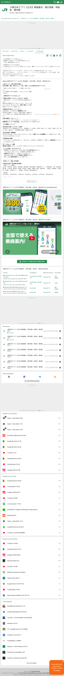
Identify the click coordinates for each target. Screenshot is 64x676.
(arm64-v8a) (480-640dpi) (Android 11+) (16, 287)
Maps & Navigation (8, 55)
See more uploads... (32, 663)
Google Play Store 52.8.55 (14, 458)
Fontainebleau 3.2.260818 (14, 640)
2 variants (11, 332)
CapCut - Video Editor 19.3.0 (15, 521)
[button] (47, 55)
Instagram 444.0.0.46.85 (13, 555)
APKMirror (7, 2)
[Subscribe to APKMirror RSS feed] (55, 377)
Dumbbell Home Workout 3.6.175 (16, 606)
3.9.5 (8, 278)
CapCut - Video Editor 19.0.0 (15, 429)
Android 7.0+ (46, 283)
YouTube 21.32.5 (11, 453)
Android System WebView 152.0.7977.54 (18, 595)
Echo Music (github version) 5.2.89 (16, 435)
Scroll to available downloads (33, 261)
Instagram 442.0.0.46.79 (13, 492)
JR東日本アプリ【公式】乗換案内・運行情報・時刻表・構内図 (37, 18)
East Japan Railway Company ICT (22, 13)
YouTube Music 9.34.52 (13, 589)
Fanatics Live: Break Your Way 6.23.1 (17, 658)
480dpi (56, 292)
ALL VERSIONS (39, 51)
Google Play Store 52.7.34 (14, 441)
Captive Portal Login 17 (13, 578)
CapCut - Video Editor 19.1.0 (15, 424)
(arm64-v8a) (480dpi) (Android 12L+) (15, 291)
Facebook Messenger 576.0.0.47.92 (16, 612)
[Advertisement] (32, 35)
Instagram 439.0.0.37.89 (13, 470)
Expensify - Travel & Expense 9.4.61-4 (17, 646)
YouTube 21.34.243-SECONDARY (16, 532)
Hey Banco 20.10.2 (12, 623)
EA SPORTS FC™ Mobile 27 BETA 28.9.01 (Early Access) (22, 509)
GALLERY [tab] (22, 51)
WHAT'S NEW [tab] (6, 51)
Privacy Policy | (23, 673)
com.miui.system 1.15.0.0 (14, 504)
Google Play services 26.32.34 (15, 527)
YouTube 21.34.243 (12, 498)
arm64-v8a (33, 288)
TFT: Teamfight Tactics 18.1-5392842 (17, 629)
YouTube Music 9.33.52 (13, 464)
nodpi (56, 283)
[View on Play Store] (54, 55)
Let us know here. (35, 671)
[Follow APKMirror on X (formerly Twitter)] (9, 377)
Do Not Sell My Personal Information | (36, 673)
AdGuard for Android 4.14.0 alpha (16, 572)
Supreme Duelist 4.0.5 (13, 561)
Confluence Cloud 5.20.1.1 (14, 635)
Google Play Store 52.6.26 (14, 447)
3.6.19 (8, 284)
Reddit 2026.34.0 (11, 515)
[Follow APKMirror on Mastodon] (24, 377)
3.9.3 (8, 293)
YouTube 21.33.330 (12, 566)
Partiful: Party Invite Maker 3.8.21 (16, 652)
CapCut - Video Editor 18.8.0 (15, 418)
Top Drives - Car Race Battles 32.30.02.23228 (19, 617)
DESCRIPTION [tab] (14, 51)
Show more (31, 181)
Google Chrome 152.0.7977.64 (15, 584)
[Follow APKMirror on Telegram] (40, 377)
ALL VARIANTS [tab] (30, 51)
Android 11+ (46, 288)
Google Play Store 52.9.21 (14, 549)
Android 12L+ (47, 277)
